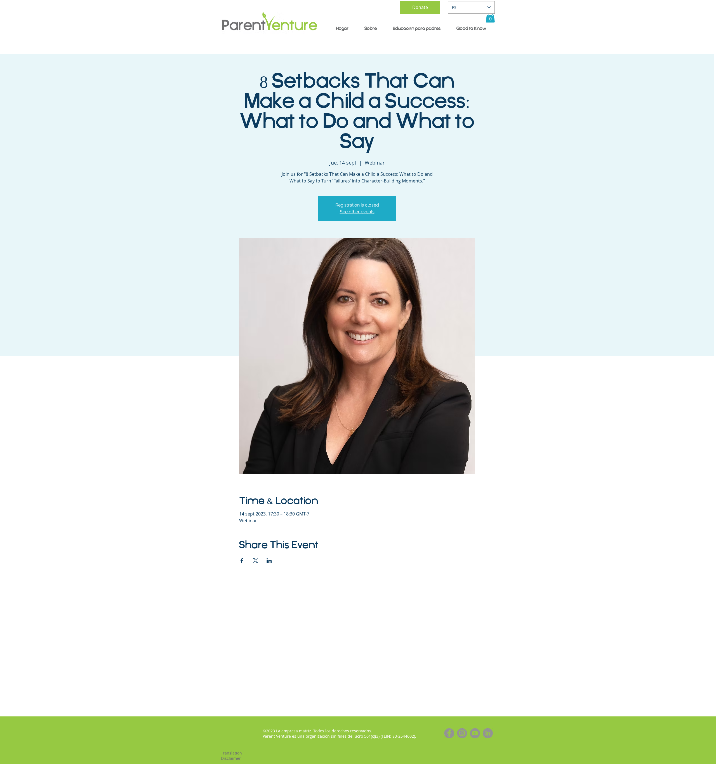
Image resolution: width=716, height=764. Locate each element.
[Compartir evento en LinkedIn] (269, 560)
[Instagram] (462, 733)
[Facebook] (449, 733)
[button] (490, 17)
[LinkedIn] (488, 733)
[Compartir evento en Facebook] (241, 560)
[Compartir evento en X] (255, 560)
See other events (357, 211)
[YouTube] (475, 733)
